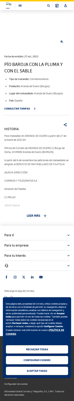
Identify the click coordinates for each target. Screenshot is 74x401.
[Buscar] (48, 5)
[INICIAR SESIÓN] (65, 5)
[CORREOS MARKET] (57, 5)
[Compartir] (64, 124)
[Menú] (18, 5)
